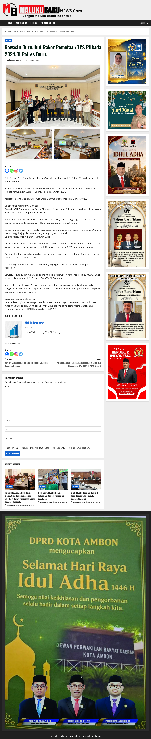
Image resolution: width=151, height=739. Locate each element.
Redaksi (33, 23)
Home (10, 23)
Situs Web (9, 438)
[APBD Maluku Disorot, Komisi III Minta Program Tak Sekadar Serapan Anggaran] (86, 479)
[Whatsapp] (12, 171)
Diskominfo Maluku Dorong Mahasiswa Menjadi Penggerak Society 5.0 (51, 495)
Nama (8, 420)
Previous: (26, 363)
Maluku (8, 41)
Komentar (10, 386)
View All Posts (51, 332)
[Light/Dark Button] (142, 23)
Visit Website (33, 332)
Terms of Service (48, 23)
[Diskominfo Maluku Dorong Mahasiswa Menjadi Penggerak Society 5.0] (53, 479)
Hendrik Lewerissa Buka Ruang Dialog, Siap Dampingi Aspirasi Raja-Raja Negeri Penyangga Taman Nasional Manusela (20, 497)
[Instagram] (16, 171)
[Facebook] (7, 171)
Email (8, 429)
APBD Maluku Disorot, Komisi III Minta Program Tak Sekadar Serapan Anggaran (85, 495)
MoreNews (84, 736)
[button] (3, 23)
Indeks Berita (21, 23)
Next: (79, 363)
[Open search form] (148, 23)
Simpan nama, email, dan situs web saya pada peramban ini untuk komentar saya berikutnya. (48, 448)
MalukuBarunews (14, 60)
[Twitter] (21, 171)
